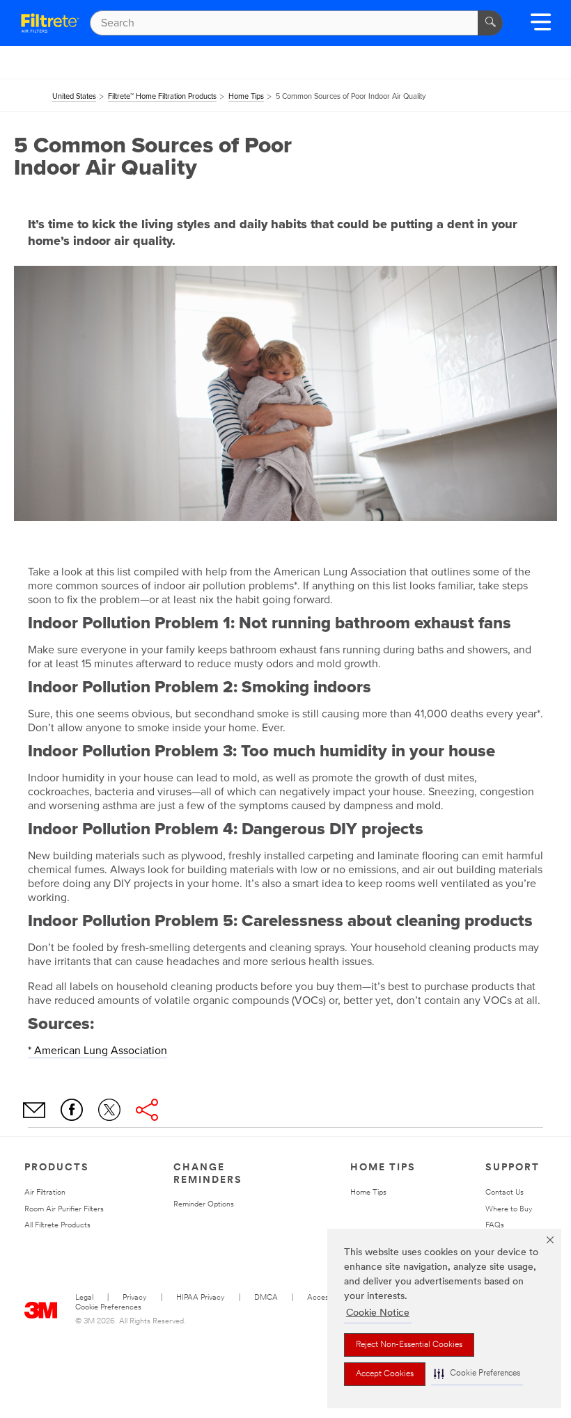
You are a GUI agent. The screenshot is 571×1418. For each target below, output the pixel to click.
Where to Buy (509, 1209)
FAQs (494, 1225)
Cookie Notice (377, 1313)
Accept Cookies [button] (385, 1374)
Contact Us (504, 1193)
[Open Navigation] (541, 27)
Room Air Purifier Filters (64, 1209)
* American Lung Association (97, 1051)
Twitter (109, 1110)
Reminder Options (203, 1205)
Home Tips (368, 1193)
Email (34, 1110)
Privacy (135, 1298)
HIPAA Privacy (200, 1298)
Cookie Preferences (108, 1308)
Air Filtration (44, 1193)
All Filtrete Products (57, 1225)
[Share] (147, 1109)
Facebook (72, 1110)
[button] (477, 1373)
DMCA (266, 1298)
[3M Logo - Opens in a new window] (50, 23)
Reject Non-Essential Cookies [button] (409, 1345)
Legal (84, 1298)
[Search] (490, 22)
